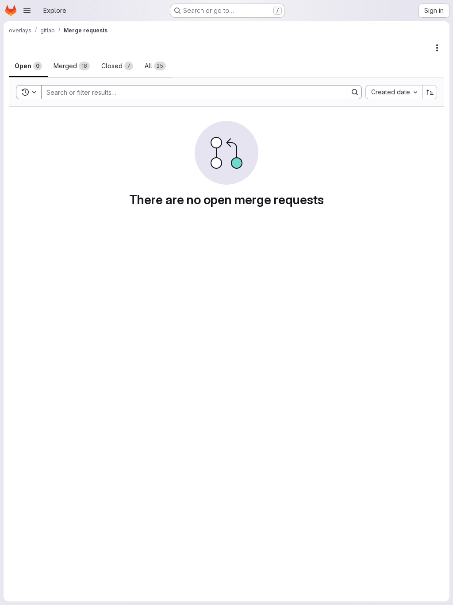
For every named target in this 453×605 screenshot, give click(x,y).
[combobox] (393, 92)
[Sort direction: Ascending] (430, 92)
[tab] (28, 66)
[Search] (355, 92)
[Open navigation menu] (27, 11)
